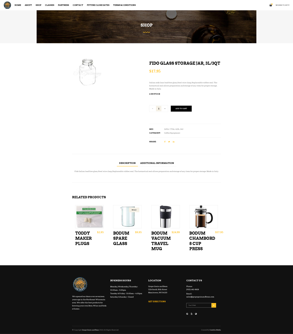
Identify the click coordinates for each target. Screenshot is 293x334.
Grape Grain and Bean (90, 330)
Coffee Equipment (172, 133)
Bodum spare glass (121, 238)
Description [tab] (127, 163)
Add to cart (181, 108)
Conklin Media (215, 330)
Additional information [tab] (157, 163)
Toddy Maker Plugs (83, 238)
